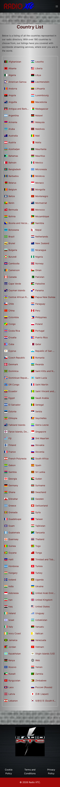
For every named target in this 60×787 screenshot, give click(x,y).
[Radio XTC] (19, 6)
